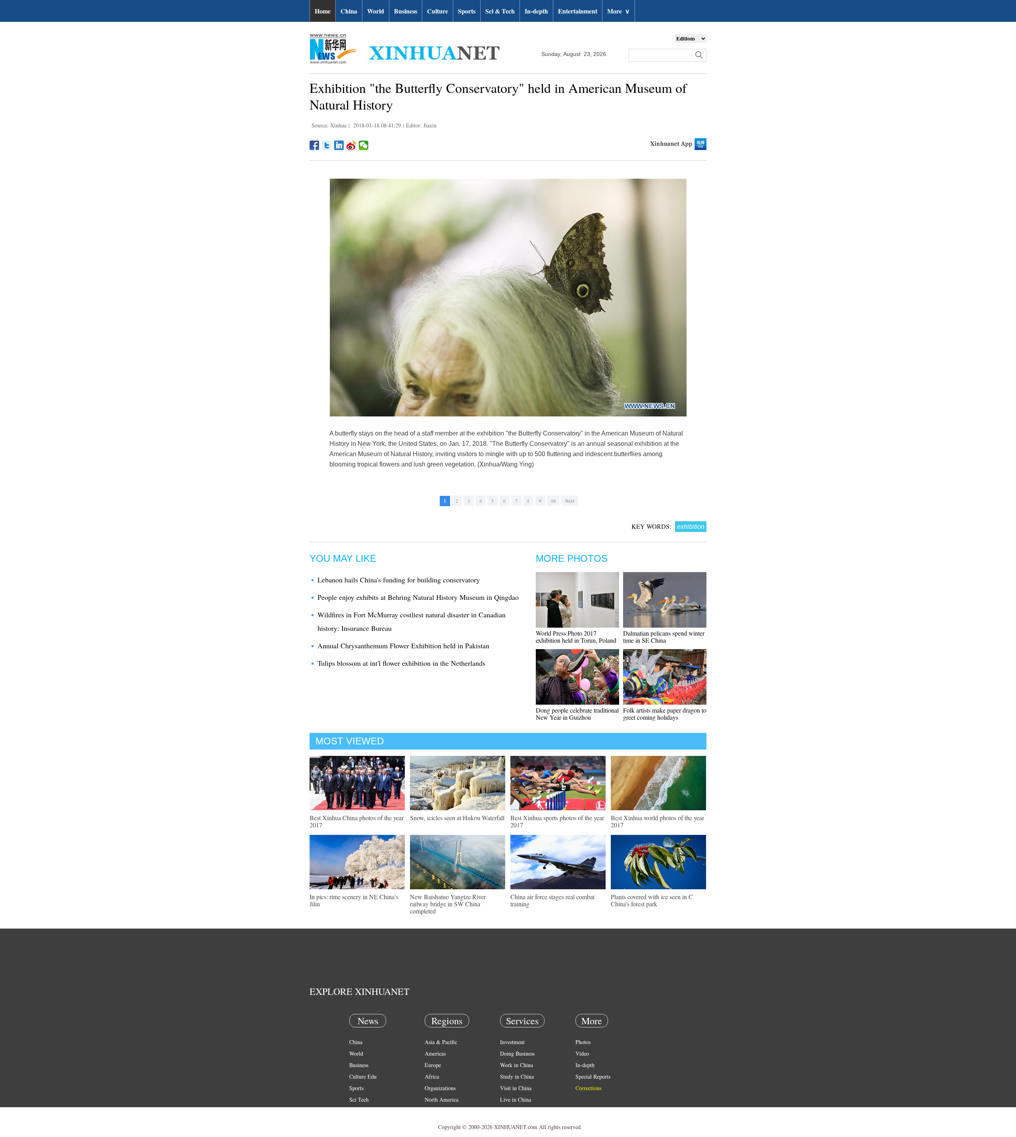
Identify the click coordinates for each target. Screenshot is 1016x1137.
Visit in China (515, 1088)
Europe (433, 1065)
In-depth (536, 10)
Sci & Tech (500, 10)
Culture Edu (363, 1076)
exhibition (690, 526)
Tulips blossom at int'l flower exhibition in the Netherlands (401, 663)
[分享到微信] (364, 145)
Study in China (517, 1076)
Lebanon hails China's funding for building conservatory (399, 579)
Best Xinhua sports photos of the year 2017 (557, 821)
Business (405, 10)
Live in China (515, 1099)
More (618, 10)
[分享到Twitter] (327, 145)
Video (582, 1053)
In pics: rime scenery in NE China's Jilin (354, 900)
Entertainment (577, 10)
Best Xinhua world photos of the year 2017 (657, 821)
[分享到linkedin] (339, 145)
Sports (466, 10)
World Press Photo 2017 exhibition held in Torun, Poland (576, 636)
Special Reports (592, 1076)
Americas (435, 1053)
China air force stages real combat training (552, 900)
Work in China (516, 1065)
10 (553, 500)
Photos (583, 1042)
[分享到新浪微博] (351, 145)
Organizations (440, 1088)
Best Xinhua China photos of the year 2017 (357, 821)
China (349, 10)
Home (323, 10)
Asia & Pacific (441, 1042)
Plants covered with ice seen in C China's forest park (652, 900)
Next (569, 500)
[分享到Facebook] (314, 145)
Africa (432, 1076)
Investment (512, 1042)
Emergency (512, 1111)
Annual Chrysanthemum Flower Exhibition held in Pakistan (403, 645)
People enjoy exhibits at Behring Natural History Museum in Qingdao (418, 597)
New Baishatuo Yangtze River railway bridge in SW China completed (448, 903)
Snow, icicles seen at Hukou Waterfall (457, 817)
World (375, 10)
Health (356, 1111)
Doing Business (517, 1053)
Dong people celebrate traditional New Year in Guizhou (577, 713)
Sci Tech (359, 1099)
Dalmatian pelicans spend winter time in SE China (663, 636)
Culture (437, 10)
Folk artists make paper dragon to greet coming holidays (664, 713)
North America (441, 1099)
